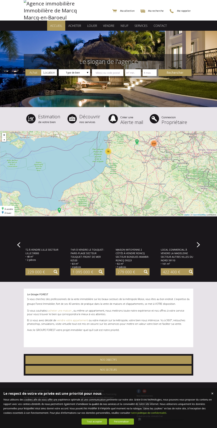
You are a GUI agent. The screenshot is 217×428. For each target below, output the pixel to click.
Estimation (49, 118)
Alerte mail (131, 120)
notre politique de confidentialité (148, 412)
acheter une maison (60, 310)
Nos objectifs (108, 359)
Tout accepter (94, 421)
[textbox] (107, 72)
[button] (33, 72)
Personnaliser (121, 421)
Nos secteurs (108, 369)
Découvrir (89, 118)
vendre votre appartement (72, 320)
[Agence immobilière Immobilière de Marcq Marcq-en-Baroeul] (58, 17)
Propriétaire (174, 120)
